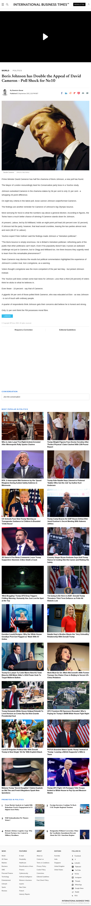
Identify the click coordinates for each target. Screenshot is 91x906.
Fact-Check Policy (43, 879)
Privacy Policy (41, 865)
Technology (5, 875)
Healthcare (22, 861)
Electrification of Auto (26, 865)
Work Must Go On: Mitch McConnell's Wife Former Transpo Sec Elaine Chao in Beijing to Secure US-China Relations (68, 673)
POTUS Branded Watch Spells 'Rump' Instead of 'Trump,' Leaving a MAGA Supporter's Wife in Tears (67, 750)
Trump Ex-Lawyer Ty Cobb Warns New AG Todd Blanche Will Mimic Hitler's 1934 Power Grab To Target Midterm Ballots (22, 673)
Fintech (21, 889)
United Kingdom (59, 865)
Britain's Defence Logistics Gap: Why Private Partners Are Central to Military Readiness (18, 831)
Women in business (25, 879)
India (55, 857)
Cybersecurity (23, 872)
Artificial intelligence (25, 875)
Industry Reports (24, 892)
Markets (4, 861)
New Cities (22, 886)
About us (40, 854)
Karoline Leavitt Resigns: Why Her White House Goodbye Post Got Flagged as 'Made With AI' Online (22, 635)
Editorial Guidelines (67, 330)
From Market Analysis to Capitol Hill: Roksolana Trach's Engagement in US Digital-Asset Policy (19, 806)
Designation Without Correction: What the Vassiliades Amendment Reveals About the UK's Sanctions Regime (64, 831)
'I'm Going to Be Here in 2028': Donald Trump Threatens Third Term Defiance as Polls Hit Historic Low (66, 596)
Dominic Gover (17, 90)
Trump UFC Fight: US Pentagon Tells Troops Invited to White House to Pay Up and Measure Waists (66, 789)
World (3, 854)
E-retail (21, 854)
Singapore (57, 861)
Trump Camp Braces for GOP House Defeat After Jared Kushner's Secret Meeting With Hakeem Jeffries (67, 519)
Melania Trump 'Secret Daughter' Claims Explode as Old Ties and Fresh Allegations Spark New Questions (22, 789)
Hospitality (22, 857)
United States (58, 868)
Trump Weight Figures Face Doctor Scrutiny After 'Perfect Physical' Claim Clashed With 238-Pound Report (68, 443)
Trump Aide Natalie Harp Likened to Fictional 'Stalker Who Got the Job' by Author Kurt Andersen (66, 481)
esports (21, 882)
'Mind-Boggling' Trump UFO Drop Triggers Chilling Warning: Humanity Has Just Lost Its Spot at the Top (23, 596)
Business (5, 865)
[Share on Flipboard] (75, 93)
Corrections (40, 872)
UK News (5, 857)
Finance (21, 868)
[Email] (83, 93)
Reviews (4, 889)
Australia (57, 854)
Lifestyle (4, 882)
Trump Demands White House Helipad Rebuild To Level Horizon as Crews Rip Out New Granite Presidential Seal (22, 712)
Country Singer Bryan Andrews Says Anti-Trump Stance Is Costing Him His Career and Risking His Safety (68, 558)
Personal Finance (7, 872)
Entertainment (6, 879)
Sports (4, 886)
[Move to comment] (87, 93)
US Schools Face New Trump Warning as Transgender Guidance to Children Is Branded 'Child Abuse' (21, 519)
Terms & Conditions (43, 861)
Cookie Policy (41, 868)
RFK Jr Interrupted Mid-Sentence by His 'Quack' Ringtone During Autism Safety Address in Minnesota (22, 481)
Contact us (40, 857)
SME (3, 868)
